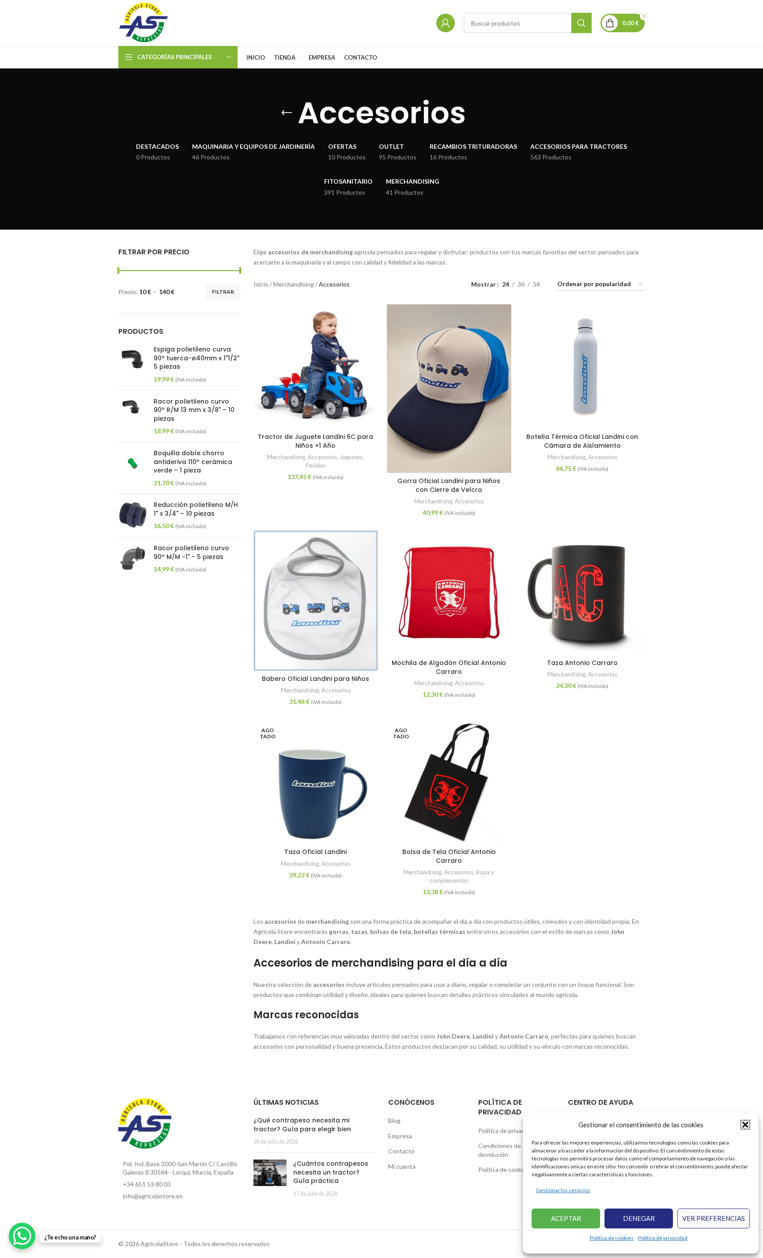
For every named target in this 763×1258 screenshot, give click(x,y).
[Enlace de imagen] (144, 1123)
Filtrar (223, 291)
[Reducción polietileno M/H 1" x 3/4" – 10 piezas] (132, 515)
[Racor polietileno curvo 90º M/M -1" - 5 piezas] (132, 559)
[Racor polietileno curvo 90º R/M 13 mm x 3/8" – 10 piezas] (132, 416)
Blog (394, 1120)
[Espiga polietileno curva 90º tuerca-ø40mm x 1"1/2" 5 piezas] (132, 364)
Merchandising (293, 284)
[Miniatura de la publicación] (270, 1179)
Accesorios (322, 457)
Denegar (639, 1218)
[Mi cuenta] (445, 23)
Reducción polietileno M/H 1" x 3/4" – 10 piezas (196, 509)
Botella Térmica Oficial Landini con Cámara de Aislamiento (582, 441)
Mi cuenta (401, 1166)
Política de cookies (612, 1238)
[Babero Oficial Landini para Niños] (315, 600)
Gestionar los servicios (563, 1190)
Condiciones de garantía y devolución (513, 1150)
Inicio (260, 284)
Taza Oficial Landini (315, 851)
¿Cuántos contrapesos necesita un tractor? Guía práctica (330, 1172)
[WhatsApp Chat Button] (22, 1236)
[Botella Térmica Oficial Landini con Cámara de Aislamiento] (582, 366)
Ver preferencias (713, 1218)
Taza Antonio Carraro (582, 662)
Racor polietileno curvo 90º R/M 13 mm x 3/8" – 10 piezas (194, 410)
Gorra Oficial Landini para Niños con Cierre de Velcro (448, 485)
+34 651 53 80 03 (147, 1184)
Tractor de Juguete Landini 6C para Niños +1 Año (315, 441)
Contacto (401, 1151)
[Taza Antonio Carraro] (582, 592)
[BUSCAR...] (581, 23)
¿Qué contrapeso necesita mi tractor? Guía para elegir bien (302, 1124)
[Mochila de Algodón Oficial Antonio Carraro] (449, 592)
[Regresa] (287, 113)
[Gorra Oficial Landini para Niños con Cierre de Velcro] (449, 388)
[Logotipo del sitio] (144, 22)
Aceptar (566, 1218)
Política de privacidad (662, 1238)
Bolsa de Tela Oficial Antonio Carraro (449, 856)
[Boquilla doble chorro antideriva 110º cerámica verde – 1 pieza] (132, 468)
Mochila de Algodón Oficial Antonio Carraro (449, 667)
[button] (745, 1124)
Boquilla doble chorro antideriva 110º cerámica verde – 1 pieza (193, 462)
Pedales (316, 465)
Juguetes (351, 457)
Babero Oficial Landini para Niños (315, 678)
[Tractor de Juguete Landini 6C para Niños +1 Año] (315, 366)
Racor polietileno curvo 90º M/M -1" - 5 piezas (191, 552)
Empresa (400, 1136)
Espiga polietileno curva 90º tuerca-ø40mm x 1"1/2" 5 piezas (196, 358)
